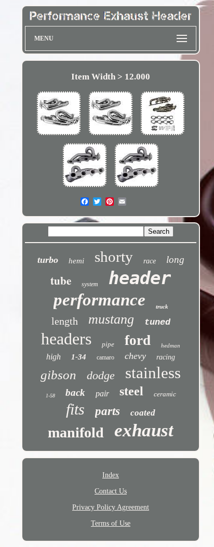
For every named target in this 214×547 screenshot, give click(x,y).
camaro (105, 357)
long (175, 259)
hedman (170, 345)
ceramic (165, 394)
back (75, 392)
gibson (58, 375)
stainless (153, 373)
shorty (114, 256)
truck (162, 306)
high (53, 356)
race (149, 261)
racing (165, 357)
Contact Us (111, 491)
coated (142, 413)
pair (102, 393)
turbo (47, 260)
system (90, 284)
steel (131, 391)
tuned (157, 322)
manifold (76, 432)
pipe (108, 344)
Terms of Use (110, 523)
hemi (76, 261)
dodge (101, 375)
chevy (135, 356)
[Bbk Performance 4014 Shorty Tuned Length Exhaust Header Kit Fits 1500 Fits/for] (163, 136)
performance (99, 299)
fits (75, 409)
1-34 (78, 357)
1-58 (50, 395)
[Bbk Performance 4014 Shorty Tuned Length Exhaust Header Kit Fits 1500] (85, 188)
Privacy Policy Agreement (110, 507)
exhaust (143, 430)
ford (138, 340)
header (140, 278)
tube (60, 280)
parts (107, 411)
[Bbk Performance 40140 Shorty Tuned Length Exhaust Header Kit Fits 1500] (59, 136)
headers (66, 338)
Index (110, 475)
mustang (111, 319)
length (64, 321)
